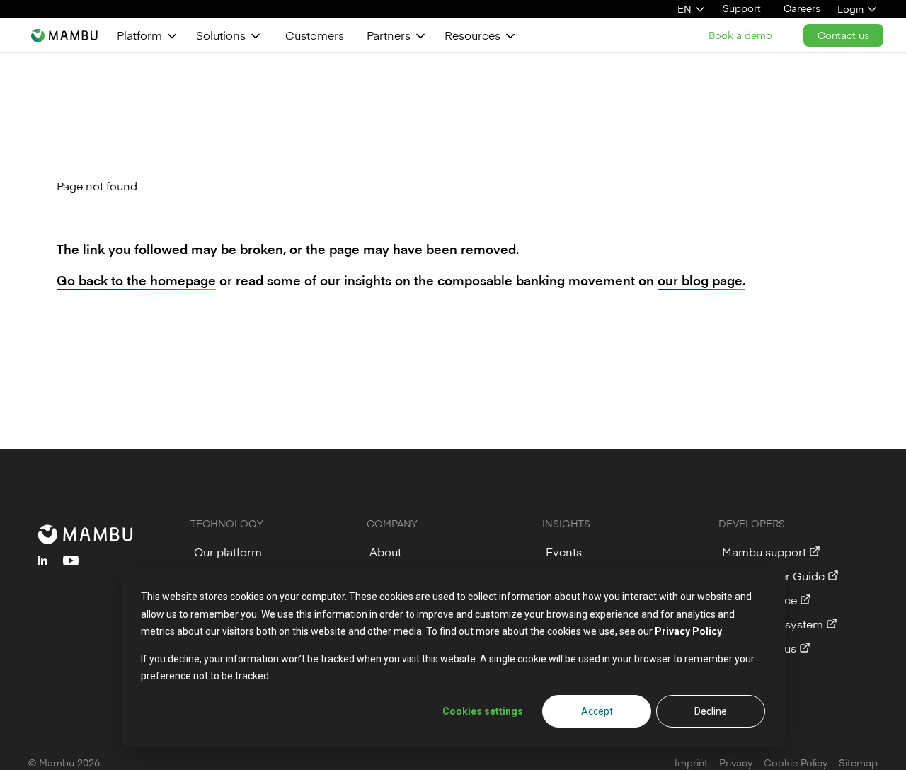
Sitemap (858, 762)
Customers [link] (314, 34)
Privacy (735, 762)
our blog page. (701, 280)
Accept (597, 711)
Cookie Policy (795, 762)
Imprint (691, 762)
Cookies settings (482, 711)
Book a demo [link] (740, 35)
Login (850, 9)
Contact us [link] (843, 35)
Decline (710, 711)
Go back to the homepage (136, 280)
